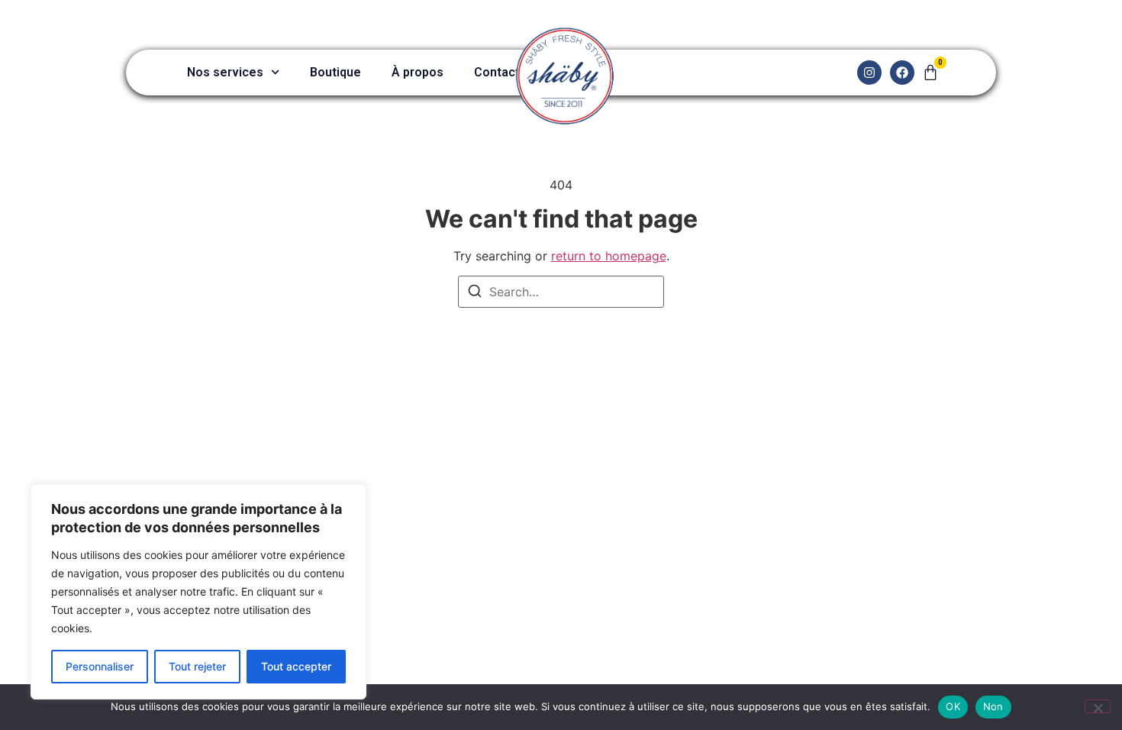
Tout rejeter (197, 666)
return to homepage (608, 255)
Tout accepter (296, 666)
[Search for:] (561, 292)
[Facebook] (902, 72)
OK (953, 706)
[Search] (475, 293)
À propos (417, 72)
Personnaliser (100, 666)
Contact (497, 72)
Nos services (225, 72)
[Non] (1098, 706)
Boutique (335, 72)
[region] (198, 591)
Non (993, 706)
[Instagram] (869, 72)
